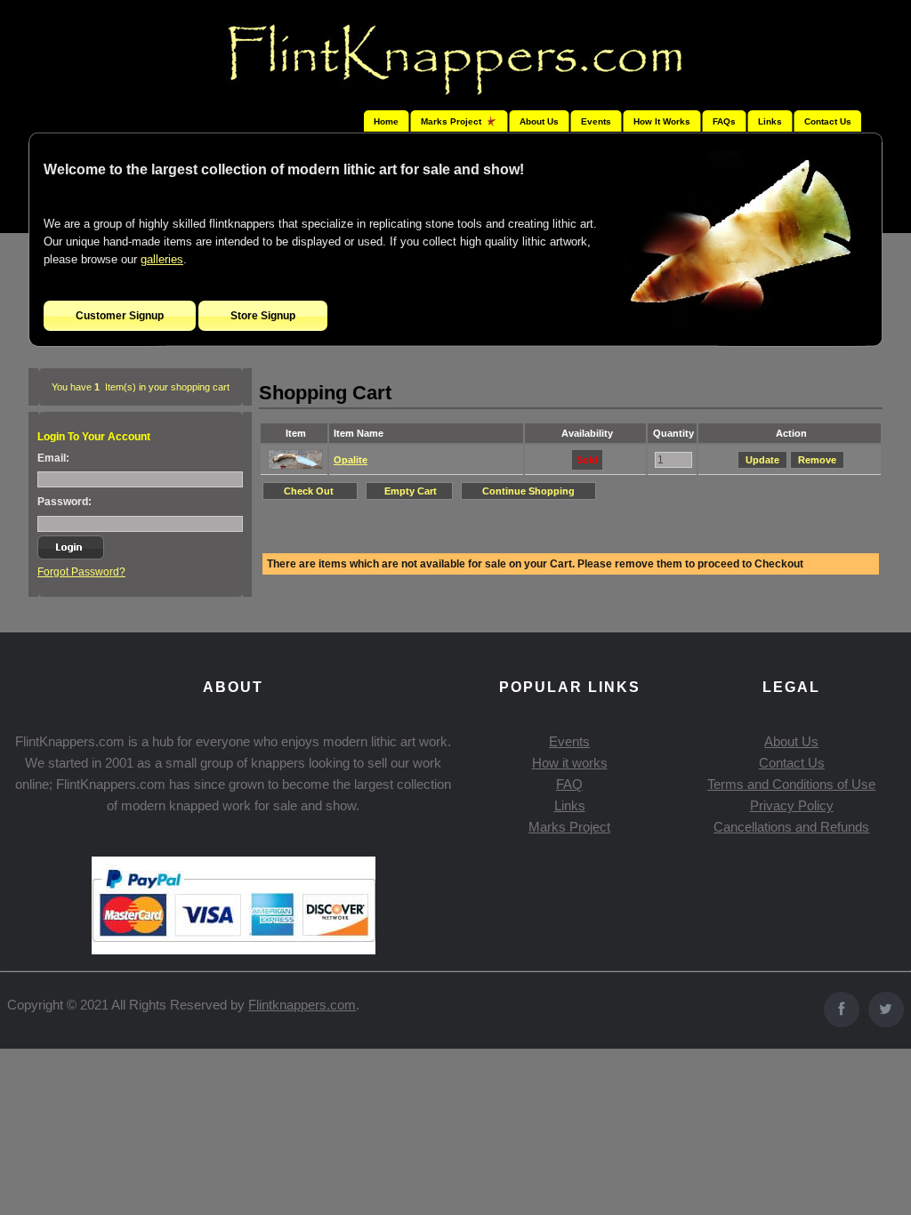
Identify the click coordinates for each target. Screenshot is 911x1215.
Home (386, 121)
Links (770, 121)
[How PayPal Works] (233, 949)
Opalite (350, 460)
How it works (570, 762)
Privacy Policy (792, 805)
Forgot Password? (81, 572)
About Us (539, 121)
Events (596, 121)
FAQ (569, 784)
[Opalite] (295, 466)
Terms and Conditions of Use (791, 784)
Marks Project (569, 826)
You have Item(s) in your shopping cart (141, 387)
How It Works (661, 121)
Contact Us (827, 121)
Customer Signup (120, 316)
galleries (162, 259)
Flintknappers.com (302, 1004)
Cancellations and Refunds (791, 826)
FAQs (724, 121)
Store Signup (262, 316)
